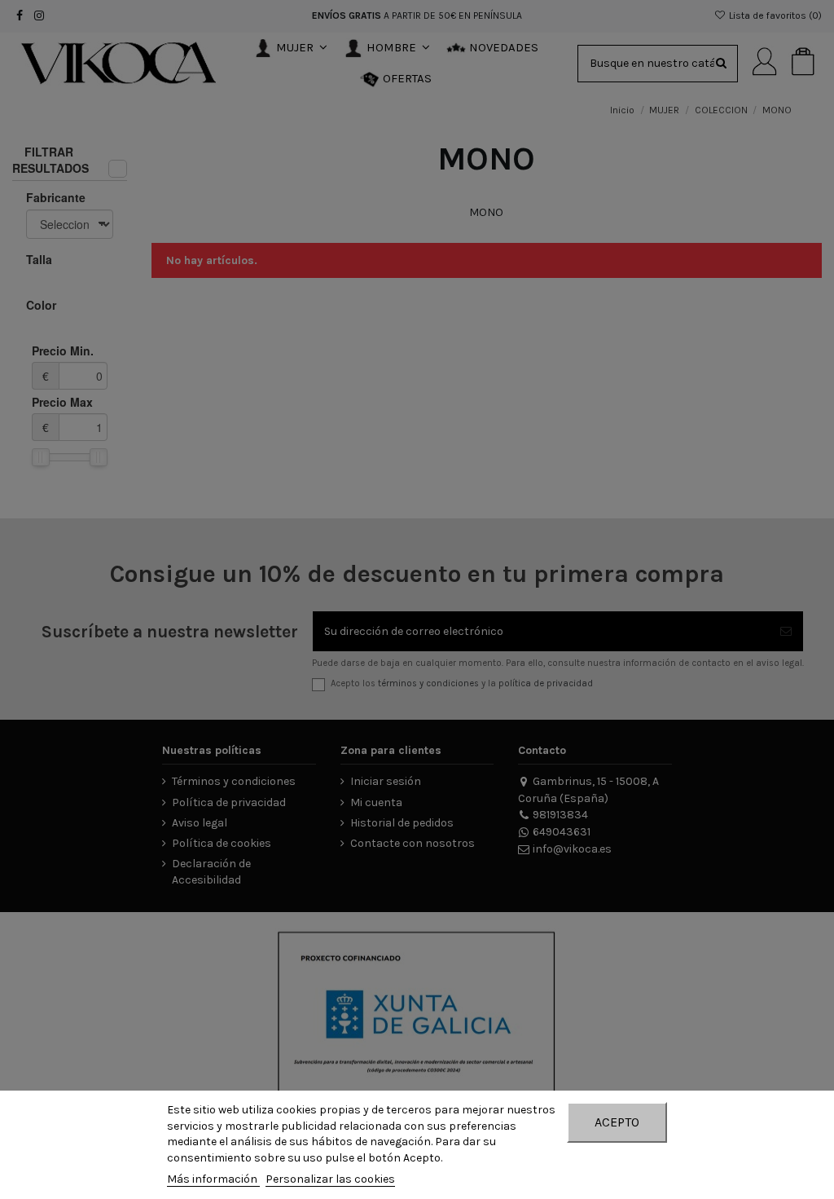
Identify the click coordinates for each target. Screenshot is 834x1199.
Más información (213, 1179)
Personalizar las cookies (330, 1179)
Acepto (617, 1122)
